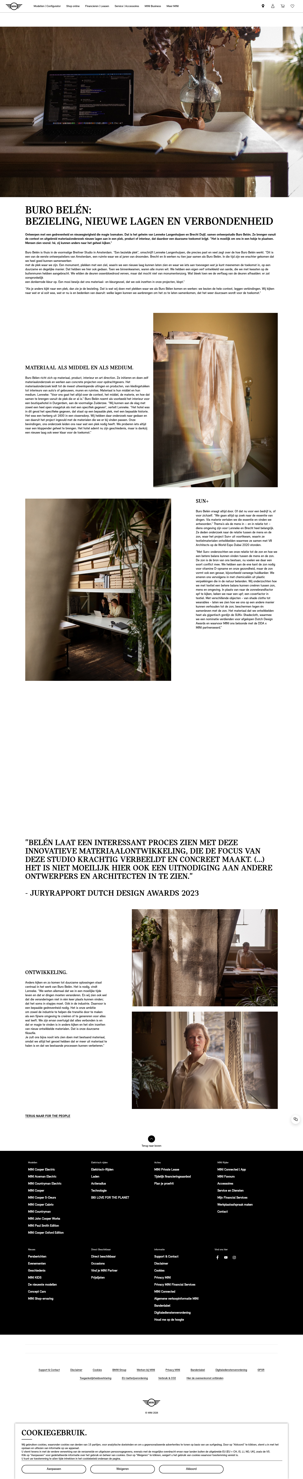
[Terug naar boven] (151, 1138)
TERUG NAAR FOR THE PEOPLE (47, 1116)
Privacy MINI (162, 1277)
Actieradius (98, 1183)
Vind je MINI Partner (104, 1270)
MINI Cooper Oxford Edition (46, 1233)
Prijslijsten (98, 1277)
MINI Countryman (39, 1211)
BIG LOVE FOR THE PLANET (110, 1197)
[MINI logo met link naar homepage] (151, 1402)
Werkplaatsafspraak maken (235, 1204)
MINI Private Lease (166, 1169)
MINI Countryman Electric (45, 1183)
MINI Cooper (36, 1190)
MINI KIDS (34, 1277)
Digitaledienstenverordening (172, 1312)
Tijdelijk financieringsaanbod (172, 1176)
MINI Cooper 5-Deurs (42, 1197)
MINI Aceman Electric (42, 1176)
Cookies (159, 1270)
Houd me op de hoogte (169, 1320)
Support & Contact (166, 1256)
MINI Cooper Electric (41, 1169)
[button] (273, 6)
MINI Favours (226, 1176)
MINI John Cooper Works (44, 1218)
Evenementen (37, 1263)
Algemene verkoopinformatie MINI (176, 1298)
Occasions (98, 1263)
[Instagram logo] (234, 1257)
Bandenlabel (162, 1305)
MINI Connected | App (231, 1169)
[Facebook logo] (217, 1257)
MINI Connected (164, 1291)
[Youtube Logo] (226, 1257)
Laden (95, 1176)
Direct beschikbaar (103, 1256)
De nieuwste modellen (42, 1284)
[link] (263, 6)
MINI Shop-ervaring (40, 1298)
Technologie (99, 1190)
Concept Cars (37, 1291)
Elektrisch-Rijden (102, 1169)
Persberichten (37, 1256)
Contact (222, 1211)
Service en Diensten (230, 1190)
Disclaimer (161, 1263)
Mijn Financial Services (232, 1197)
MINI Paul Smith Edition (43, 1226)
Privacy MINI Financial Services (174, 1284)
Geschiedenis (36, 1270)
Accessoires (225, 1183)
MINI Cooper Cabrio (40, 1204)
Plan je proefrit (164, 1183)
